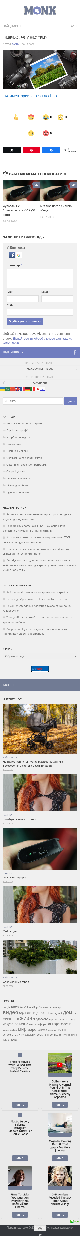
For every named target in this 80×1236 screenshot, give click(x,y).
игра (51, 1011)
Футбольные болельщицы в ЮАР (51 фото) (19, 202)
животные (11, 1011)
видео (10, 1004)
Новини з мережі (17, 443)
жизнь (27, 1010)
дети (31, 1005)
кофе (56, 1016)
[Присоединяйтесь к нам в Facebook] (74, 344)
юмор (14, 1032)
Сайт (10, 297)
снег (47, 1027)
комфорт (40, 1016)
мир (22, 1021)
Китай (23, 999)
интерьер (70, 1011)
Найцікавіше (12, 26)
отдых (16, 1026)
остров (7, 1026)
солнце (54, 1026)
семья (40, 1026)
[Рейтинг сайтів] (40, 663)
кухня (6, 1022)
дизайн (42, 1005)
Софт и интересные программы (26, 456)
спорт (62, 1027)
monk (16, 44)
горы (22, 1005)
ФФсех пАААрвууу (14, 869)
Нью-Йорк (33, 999)
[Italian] (32, 381)
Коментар (14, 257)
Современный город (16, 974)
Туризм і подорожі (17, 484)
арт (59, 999)
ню (59, 1022)
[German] (27, 381)
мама (13, 1021)
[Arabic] (7, 381)
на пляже (42, 1022)
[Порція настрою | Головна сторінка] (40, 10)
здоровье (42, 1011)
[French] (22, 381)
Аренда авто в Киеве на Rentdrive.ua (43, 591)
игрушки (59, 1011)
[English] (17, 381)
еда (75, 1005)
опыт (65, 1021)
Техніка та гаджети (18, 470)
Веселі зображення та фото (24, 415)
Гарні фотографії (17, 422)
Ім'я (10, 284)
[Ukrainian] (2, 381)
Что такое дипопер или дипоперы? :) (44, 584)
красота (66, 1016)
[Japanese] (37, 381)
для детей (56, 1005)
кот (49, 1016)
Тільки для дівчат (17, 477)
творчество (71, 1027)
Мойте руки (10, 923)
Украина (44, 999)
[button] (12, 249)
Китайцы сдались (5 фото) (20, 811)
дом (67, 1004)
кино (31, 1016)
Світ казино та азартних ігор (24, 450)
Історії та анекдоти (18, 429)
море (31, 1022)
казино (23, 1016)
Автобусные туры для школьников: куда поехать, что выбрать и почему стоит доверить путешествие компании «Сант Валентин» (39, 557)
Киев (15, 999)
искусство (10, 1016)
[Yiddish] (42, 381)
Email (45, 284)
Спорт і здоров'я (16, 463)
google (6, 999)
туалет (6, 1032)
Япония (53, 999)
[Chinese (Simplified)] (12, 381)
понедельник (28, 1027)
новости (52, 1022)
